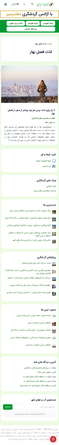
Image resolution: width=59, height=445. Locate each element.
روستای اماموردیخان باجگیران (36, 368)
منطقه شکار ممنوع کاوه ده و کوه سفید (35, 385)
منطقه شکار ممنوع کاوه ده (33, 376)
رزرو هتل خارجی (31, 29)
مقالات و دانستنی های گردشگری (43, 118)
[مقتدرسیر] (29, 14)
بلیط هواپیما (32, 23)
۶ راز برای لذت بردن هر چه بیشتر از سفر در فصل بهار (31, 112)
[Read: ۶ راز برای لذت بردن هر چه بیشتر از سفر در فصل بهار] (29, 84)
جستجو (7, 406)
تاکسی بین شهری (16, 23)
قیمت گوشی (51, 186)
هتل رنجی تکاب (43, 372)
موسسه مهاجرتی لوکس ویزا (45, 190)
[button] (32, 4)
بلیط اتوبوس (48, 23)
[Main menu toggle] (6, 4)
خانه (50, 44)
